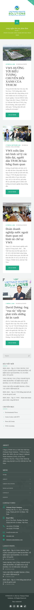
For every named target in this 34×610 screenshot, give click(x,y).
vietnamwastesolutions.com (14, 540)
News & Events (22, 64)
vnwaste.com (10, 536)
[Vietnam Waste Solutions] (17, 11)
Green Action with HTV (12, 417)
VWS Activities (15, 147)
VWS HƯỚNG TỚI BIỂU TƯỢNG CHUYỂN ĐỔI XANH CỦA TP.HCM (15, 76)
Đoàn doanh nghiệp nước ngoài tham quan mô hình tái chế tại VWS (17, 235)
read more (12, 115)
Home (17, 30)
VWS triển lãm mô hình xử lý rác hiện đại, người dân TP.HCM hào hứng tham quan (16, 157)
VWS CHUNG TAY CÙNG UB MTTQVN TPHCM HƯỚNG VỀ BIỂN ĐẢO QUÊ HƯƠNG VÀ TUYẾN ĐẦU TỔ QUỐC (16, 381)
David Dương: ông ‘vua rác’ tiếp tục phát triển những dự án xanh (17, 312)
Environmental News (11, 412)
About (5, 479)
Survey (5, 497)
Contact (6, 493)
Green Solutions (9, 483)
